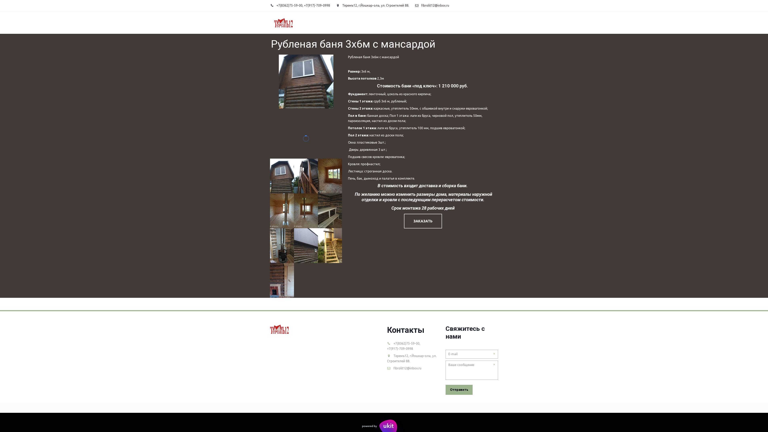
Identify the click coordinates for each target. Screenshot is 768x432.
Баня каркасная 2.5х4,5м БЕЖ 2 (337, 22)
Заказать (423, 221)
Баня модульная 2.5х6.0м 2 (282, 22)
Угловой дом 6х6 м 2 (52, 22)
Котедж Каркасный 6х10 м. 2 (459, 22)
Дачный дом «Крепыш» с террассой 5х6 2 (218, 22)
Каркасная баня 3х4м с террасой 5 (399, 22)
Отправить (459, 389)
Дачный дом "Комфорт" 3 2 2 (101, 22)
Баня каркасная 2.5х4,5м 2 (154, 22)
